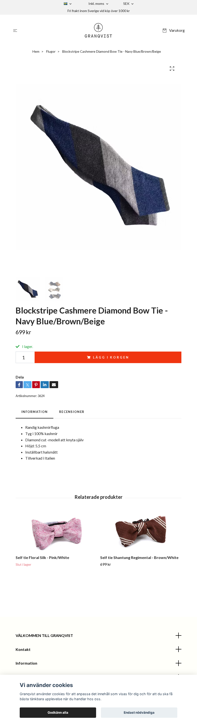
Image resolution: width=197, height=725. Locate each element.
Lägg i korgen (111, 357)
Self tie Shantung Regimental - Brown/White (139, 557)
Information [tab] (34, 412)
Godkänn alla (58, 712)
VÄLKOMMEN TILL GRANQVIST (44, 635)
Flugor (50, 51)
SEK (126, 3)
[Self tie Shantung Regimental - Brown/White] (140, 531)
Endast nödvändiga (139, 712)
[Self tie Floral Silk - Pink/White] (56, 531)
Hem (35, 51)
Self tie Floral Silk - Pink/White (42, 557)
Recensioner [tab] (71, 412)
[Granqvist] (98, 30)
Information (26, 663)
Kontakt (23, 649)
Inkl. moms (96, 3)
